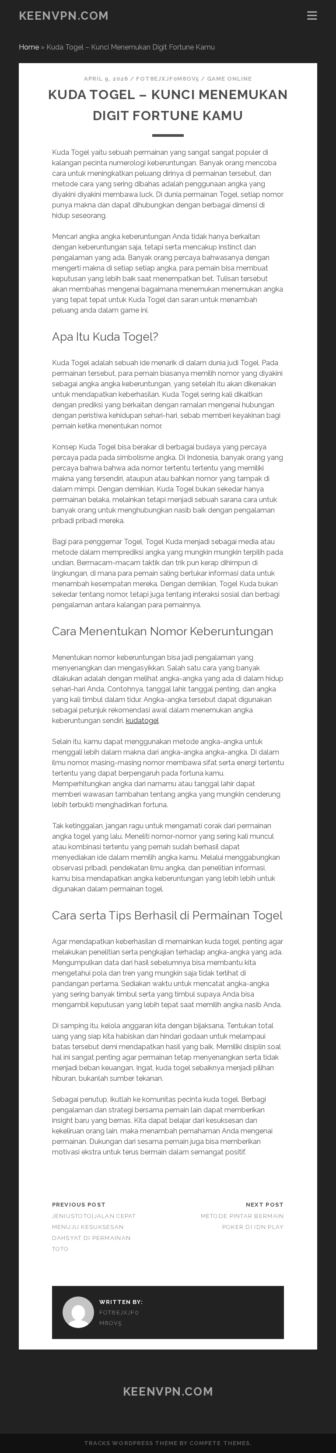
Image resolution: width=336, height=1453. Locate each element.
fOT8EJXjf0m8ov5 (167, 78)
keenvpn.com (64, 15)
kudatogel (142, 720)
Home (29, 47)
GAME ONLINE (229, 78)
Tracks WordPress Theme (131, 1443)
